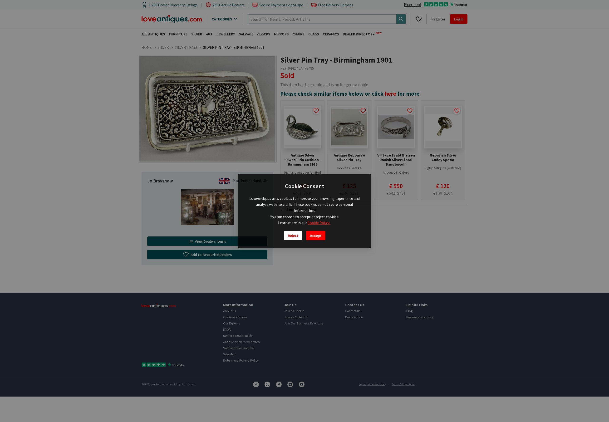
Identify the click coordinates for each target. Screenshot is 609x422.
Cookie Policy (319, 222)
